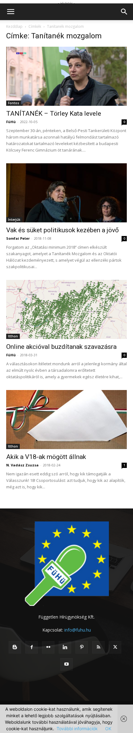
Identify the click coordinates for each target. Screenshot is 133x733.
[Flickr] (48, 647)
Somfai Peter (18, 238)
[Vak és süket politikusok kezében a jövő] (66, 192)
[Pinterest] (81, 647)
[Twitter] (115, 647)
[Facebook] (31, 647)
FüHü (11, 121)
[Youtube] (66, 664)
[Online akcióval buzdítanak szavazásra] (66, 309)
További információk (77, 728)
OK (108, 728)
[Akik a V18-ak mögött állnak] (66, 419)
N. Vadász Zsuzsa (22, 465)
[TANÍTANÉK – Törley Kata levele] (66, 76)
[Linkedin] (65, 647)
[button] (10, 11)
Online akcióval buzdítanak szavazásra (61, 346)
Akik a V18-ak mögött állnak (46, 457)
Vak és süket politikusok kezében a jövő (62, 230)
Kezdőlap (14, 26)
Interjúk (14, 219)
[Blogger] (15, 647)
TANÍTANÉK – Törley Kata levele (53, 113)
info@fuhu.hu (77, 630)
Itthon (13, 336)
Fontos (13, 103)
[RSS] (98, 647)
